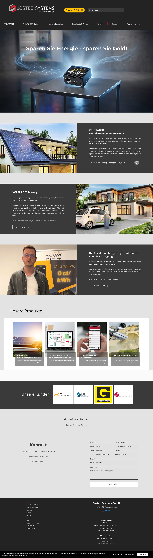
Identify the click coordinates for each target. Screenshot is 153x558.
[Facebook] (106, 511)
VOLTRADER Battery (32, 507)
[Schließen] (150, 554)
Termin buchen (31, 528)
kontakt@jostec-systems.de (38, 456)
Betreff (92, 459)
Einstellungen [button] (117, 554)
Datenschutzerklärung (19, 555)
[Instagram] (103, 511)
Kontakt (29, 515)
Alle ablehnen (129, 554)
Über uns (29, 512)
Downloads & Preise (32, 505)
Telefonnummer (96, 450)
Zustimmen (142, 554)
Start (27, 502)
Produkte (29, 510)
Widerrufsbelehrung (32, 523)
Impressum (30, 518)
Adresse (117, 450)
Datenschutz (30, 525)
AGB (27, 520)
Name (92, 442)
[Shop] (136, 163)
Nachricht (93, 467)
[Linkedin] (109, 511)
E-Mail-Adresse (120, 442)
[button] (9, 23)
